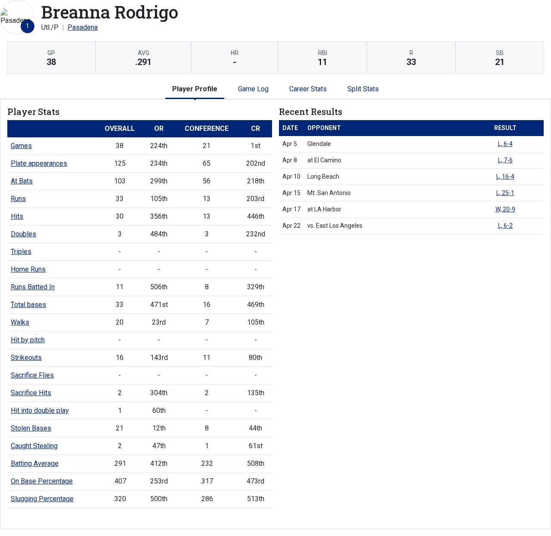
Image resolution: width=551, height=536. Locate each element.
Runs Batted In (33, 287)
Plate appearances (39, 163)
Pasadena (83, 27)
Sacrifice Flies (32, 375)
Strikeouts (26, 357)
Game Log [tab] (253, 89)
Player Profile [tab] (194, 89)
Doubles (23, 234)
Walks (20, 322)
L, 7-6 (505, 160)
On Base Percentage (42, 481)
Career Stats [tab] (308, 89)
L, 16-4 (505, 176)
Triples (21, 252)
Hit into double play (40, 410)
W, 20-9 (505, 209)
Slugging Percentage (42, 499)
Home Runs (28, 269)
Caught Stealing (34, 446)
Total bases (28, 305)
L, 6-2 (505, 225)
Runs (18, 199)
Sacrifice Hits (31, 393)
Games (21, 146)
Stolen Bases (31, 428)
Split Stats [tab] (363, 89)
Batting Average (35, 463)
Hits (17, 216)
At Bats (22, 181)
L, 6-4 (505, 143)
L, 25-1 (505, 192)
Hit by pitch (28, 340)
